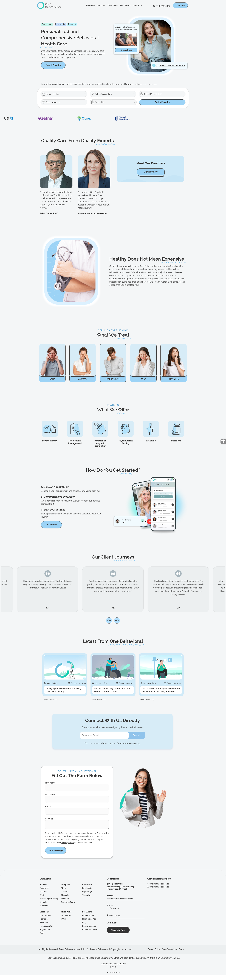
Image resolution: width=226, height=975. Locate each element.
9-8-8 (113, 967)
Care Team (113, 5)
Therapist (86, 895)
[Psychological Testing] (125, 428)
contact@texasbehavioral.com (120, 898)
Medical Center (46, 926)
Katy (42, 933)
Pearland (43, 919)
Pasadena (44, 922)
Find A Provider (162, 102)
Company (65, 884)
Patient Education (89, 929)
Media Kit (65, 898)
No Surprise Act (89, 919)
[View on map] (108, 915)
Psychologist (87, 891)
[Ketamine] (150, 428)
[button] (223, 441)
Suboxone (176, 440)
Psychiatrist (87, 888)
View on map (114, 915)
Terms (181, 949)
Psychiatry (44, 888)
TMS (42, 895)
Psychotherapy (49, 440)
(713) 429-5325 (162, 5)
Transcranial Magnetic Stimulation (100, 443)
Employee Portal (68, 902)
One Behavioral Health (159, 884)
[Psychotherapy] (49, 428)
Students (65, 895)
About (63, 888)
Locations (137, 5)
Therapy (43, 891)
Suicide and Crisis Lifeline (113, 963)
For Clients (125, 5)
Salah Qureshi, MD (49, 213)
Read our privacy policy (128, 743)
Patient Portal (88, 915)
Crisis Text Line (113, 972)
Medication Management (75, 442)
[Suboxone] (176, 428)
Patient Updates (89, 926)
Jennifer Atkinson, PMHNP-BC (93, 213)
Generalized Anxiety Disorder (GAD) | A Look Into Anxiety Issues (112, 689)
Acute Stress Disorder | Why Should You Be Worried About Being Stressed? (161, 689)
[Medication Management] (75, 428)
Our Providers (151, 172)
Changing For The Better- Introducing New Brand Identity (63, 689)
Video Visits (66, 912)
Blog (84, 922)
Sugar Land (45, 929)
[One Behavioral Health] (148, 884)
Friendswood (45, 915)
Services (101, 5)
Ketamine (151, 440)
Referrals (90, 5)
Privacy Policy (67, 842)
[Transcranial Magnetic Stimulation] (100, 428)
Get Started (66, 915)
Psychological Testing (126, 442)
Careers (64, 891)
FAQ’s (63, 919)
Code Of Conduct (169, 949)
